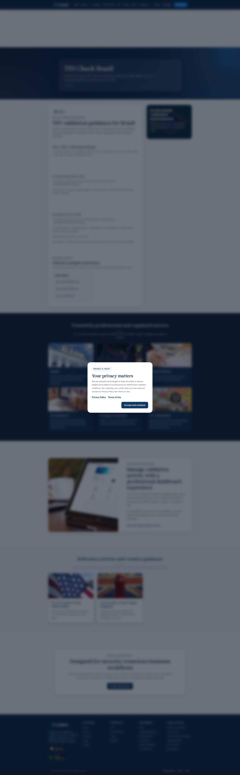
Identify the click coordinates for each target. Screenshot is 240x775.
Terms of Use (114, 397)
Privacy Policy (99, 397)
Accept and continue (134, 405)
